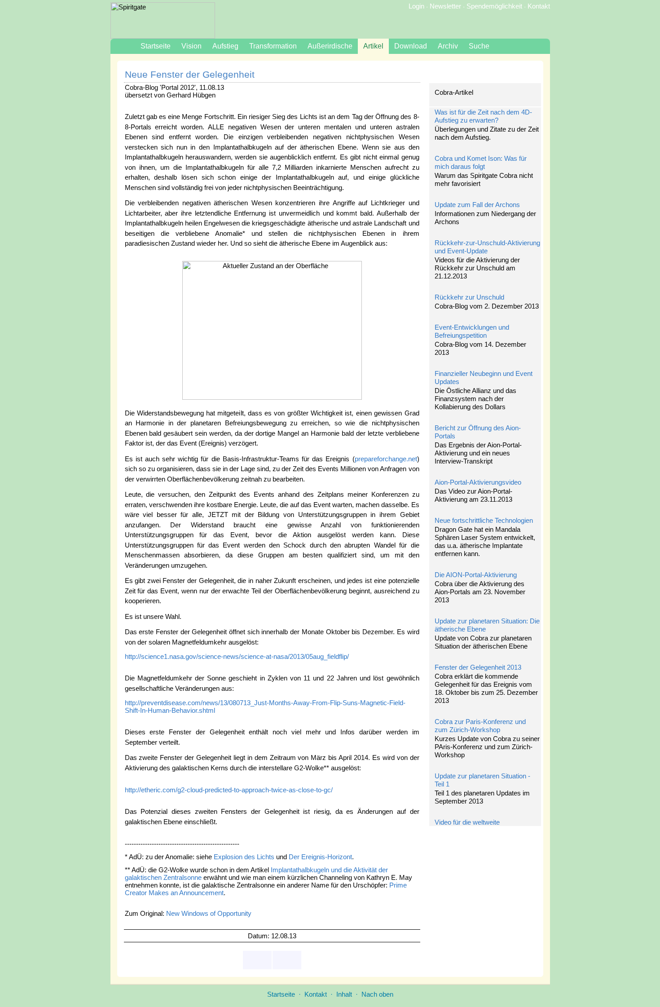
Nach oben (377, 994)
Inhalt (344, 994)
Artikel (373, 46)
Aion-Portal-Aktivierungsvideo (478, 482)
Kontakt (539, 6)
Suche (479, 46)
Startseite (156, 46)
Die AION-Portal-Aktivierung (476, 575)
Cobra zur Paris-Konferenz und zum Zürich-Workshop (480, 725)
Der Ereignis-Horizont (320, 857)
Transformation (273, 46)
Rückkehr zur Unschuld (469, 297)
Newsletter (445, 6)
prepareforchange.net (386, 459)
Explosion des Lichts (244, 857)
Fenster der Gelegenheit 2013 (478, 667)
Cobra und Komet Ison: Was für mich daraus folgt (481, 162)
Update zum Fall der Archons (477, 204)
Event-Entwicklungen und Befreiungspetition (472, 331)
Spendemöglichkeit (494, 6)
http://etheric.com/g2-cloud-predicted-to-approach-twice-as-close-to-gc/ (229, 790)
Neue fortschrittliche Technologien (484, 520)
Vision (191, 46)
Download (410, 46)
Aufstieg (225, 46)
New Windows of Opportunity (208, 913)
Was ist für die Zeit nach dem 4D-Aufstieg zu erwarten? (483, 116)
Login (416, 6)
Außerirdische (330, 46)
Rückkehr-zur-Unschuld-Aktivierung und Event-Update (487, 247)
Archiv (448, 46)
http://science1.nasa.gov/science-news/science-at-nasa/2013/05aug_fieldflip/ (237, 656)
